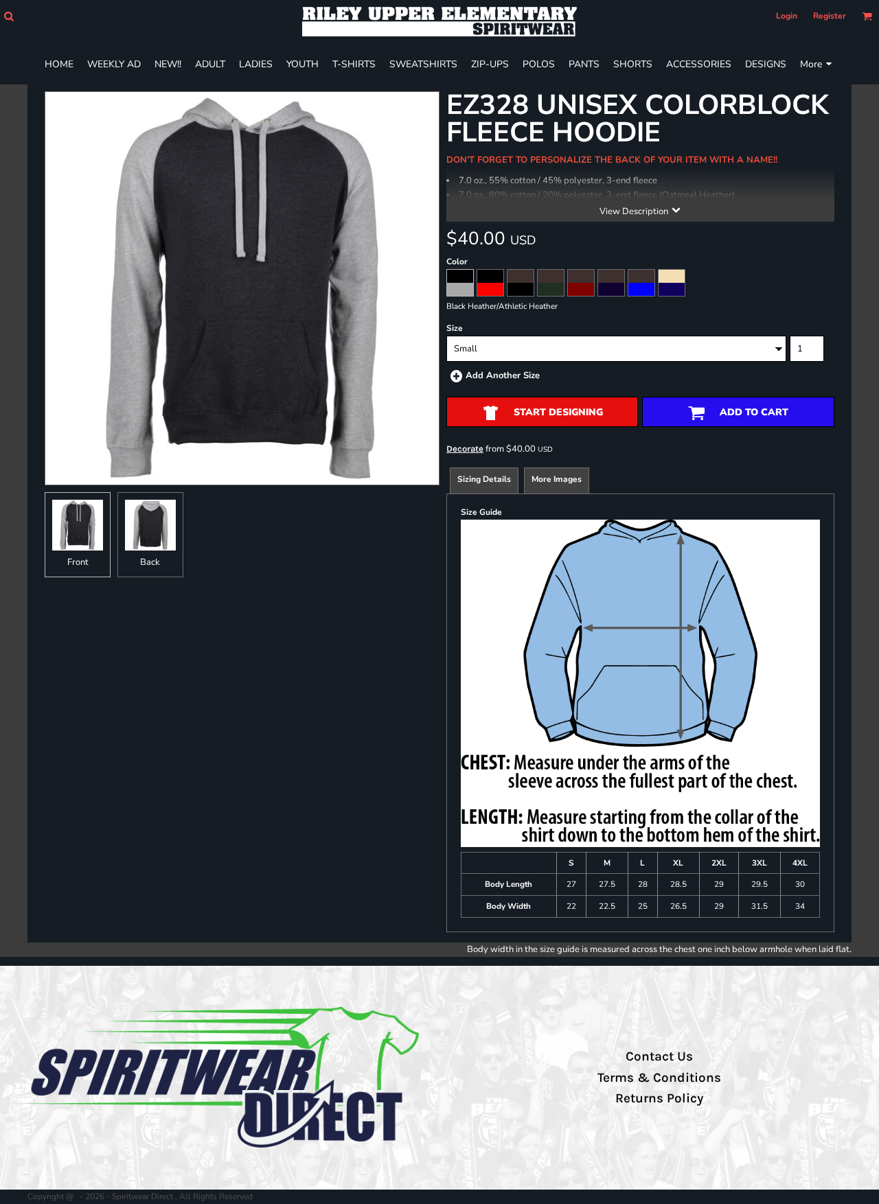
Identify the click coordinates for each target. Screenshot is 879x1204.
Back (150, 562)
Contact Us (659, 1056)
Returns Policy (659, 1098)
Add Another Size (503, 375)
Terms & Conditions (659, 1077)
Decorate (464, 448)
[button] (8, 16)
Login (786, 15)
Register (829, 15)
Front (78, 562)
